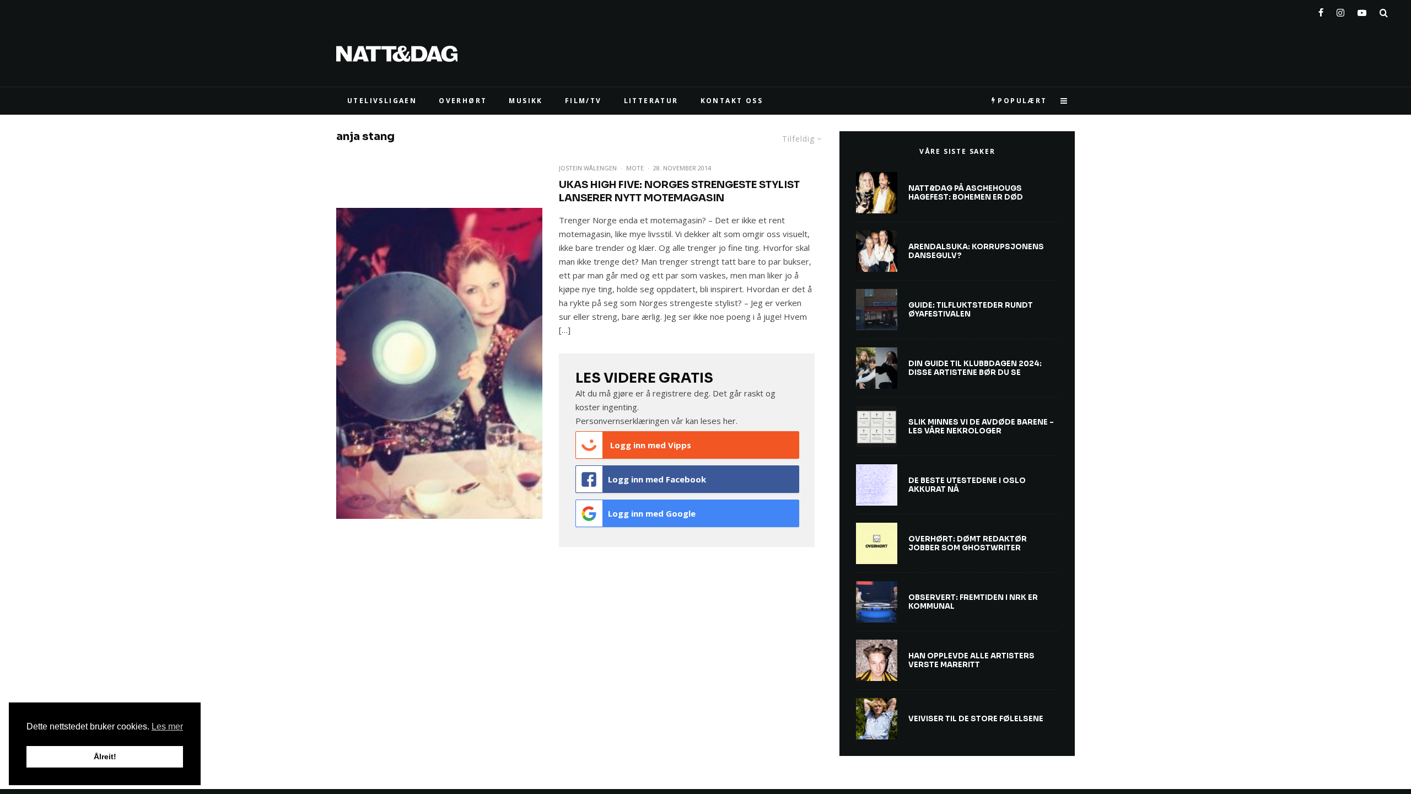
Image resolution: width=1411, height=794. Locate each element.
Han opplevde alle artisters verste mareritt (971, 660)
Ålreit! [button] (105, 756)
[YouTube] (1362, 10)
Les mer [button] (167, 726)
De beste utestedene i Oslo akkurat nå (967, 484)
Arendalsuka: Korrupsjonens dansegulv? (976, 251)
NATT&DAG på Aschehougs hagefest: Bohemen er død (965, 192)
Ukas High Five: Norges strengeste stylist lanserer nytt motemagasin (679, 191)
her (729, 420)
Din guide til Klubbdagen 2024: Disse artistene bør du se (975, 368)
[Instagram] (1340, 10)
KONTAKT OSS (732, 100)
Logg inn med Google (652, 513)
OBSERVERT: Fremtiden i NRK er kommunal (973, 601)
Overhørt (463, 100)
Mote (635, 168)
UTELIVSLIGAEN (382, 100)
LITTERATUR (651, 100)
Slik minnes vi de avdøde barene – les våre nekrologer (981, 426)
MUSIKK (525, 100)
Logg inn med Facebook (657, 479)
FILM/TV (583, 100)
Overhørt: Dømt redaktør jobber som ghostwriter (967, 543)
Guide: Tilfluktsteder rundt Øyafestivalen (970, 309)
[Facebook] (1321, 10)
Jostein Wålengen (588, 168)
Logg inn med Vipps (649, 444)
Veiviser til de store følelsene (975, 719)
